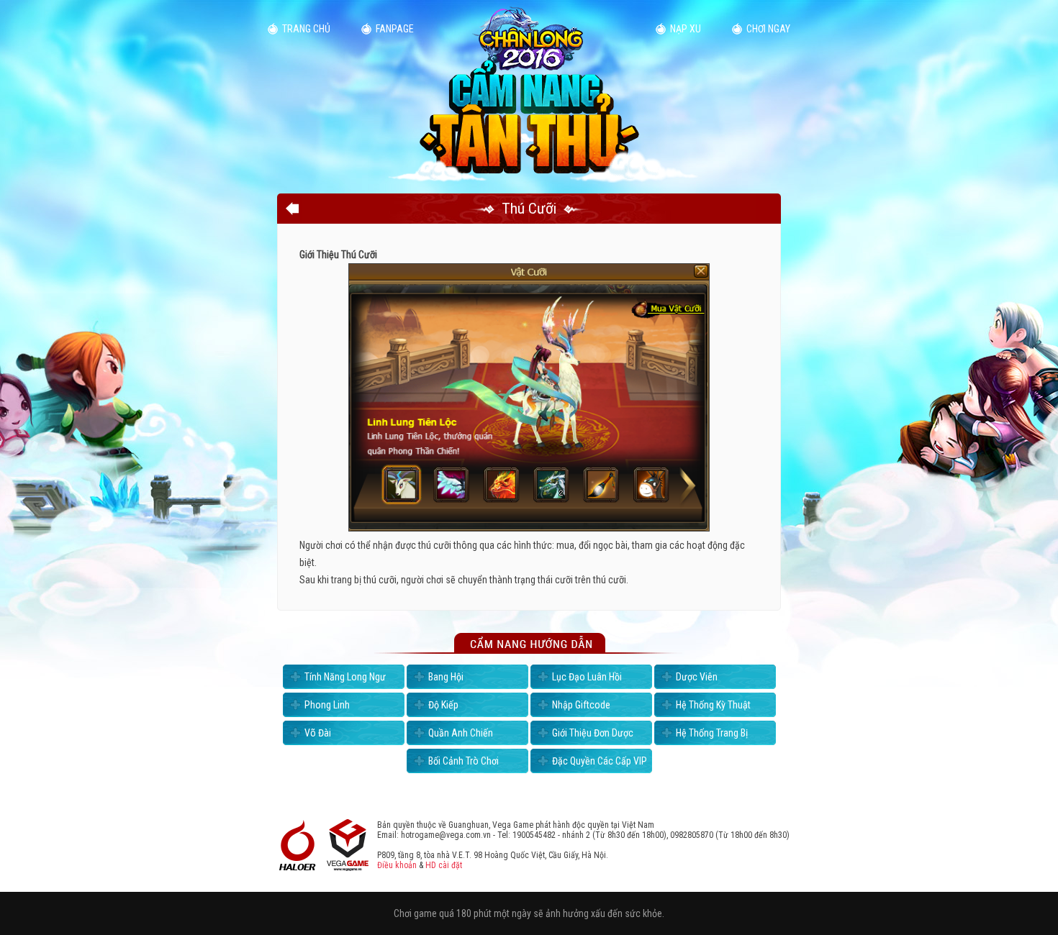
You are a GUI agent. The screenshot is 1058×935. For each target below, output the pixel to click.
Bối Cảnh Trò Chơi (463, 761)
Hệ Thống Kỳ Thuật (713, 705)
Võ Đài (317, 733)
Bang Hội (446, 677)
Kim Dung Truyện (529, 91)
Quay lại (292, 208)
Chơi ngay (768, 29)
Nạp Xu (685, 29)
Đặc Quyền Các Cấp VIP (599, 761)
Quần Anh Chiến (460, 733)
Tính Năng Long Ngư (345, 677)
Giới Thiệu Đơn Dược (592, 733)
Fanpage (395, 29)
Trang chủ (306, 29)
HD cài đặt (443, 865)
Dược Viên (697, 677)
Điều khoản (397, 865)
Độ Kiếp (443, 705)
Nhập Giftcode (581, 705)
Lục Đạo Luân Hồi (587, 677)
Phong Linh (327, 705)
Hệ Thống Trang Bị (712, 733)
